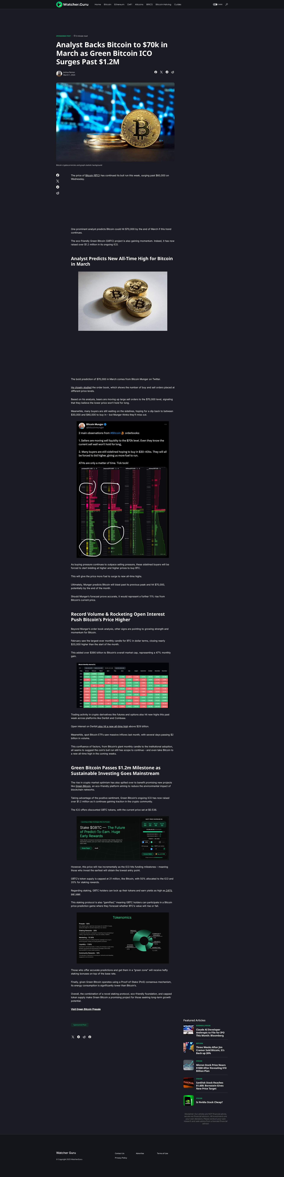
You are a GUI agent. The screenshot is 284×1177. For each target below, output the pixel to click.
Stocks (207, 1025)
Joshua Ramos (69, 72)
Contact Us (119, 1153)
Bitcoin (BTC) (92, 175)
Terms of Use (162, 1153)
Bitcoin (199, 1043)
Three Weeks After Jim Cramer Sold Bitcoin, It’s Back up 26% (210, 1050)
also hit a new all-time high (112, 726)
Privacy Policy (121, 1158)
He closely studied (81, 387)
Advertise (140, 1153)
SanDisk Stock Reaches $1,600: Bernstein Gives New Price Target (210, 1085)
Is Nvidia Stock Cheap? (209, 1102)
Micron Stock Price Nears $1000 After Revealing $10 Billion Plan (211, 1068)
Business (200, 1025)
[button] (217, 4)
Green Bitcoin (83, 786)
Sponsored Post (63, 36)
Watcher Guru (66, 1153)
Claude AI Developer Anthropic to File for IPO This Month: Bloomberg (210, 1032)
